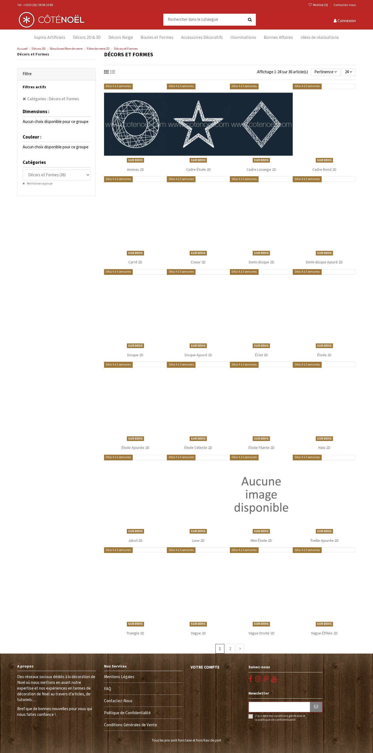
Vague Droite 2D (261, 633)
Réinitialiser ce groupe (39, 184)
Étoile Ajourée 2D (135, 447)
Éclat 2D (261, 355)
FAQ (107, 689)
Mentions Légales (119, 677)
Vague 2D (198, 633)
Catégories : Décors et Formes (53, 99)
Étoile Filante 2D (261, 447)
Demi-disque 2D (261, 262)
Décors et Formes (33, 54)
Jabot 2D (135, 540)
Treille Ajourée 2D (324, 540)
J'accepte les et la (280, 718)
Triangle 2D (135, 633)
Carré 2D (135, 262)
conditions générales (287, 716)
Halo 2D (324, 447)
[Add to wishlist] (131, 163)
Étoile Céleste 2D (198, 447)
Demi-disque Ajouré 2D (324, 262)
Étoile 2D (324, 355)
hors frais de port (208, 740)
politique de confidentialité (276, 720)
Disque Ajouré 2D (198, 355)
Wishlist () (320, 5)
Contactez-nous (344, 5)
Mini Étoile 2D (261, 540)
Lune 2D (198, 540)
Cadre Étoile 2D (198, 169)
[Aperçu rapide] (139, 163)
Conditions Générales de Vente (130, 725)
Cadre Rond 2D (324, 169)
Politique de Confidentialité (127, 713)
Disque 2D (135, 355)
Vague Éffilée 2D (324, 633)
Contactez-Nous (118, 701)
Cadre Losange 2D (261, 169)
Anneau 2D (135, 169)
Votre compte (205, 667)
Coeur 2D (198, 262)
